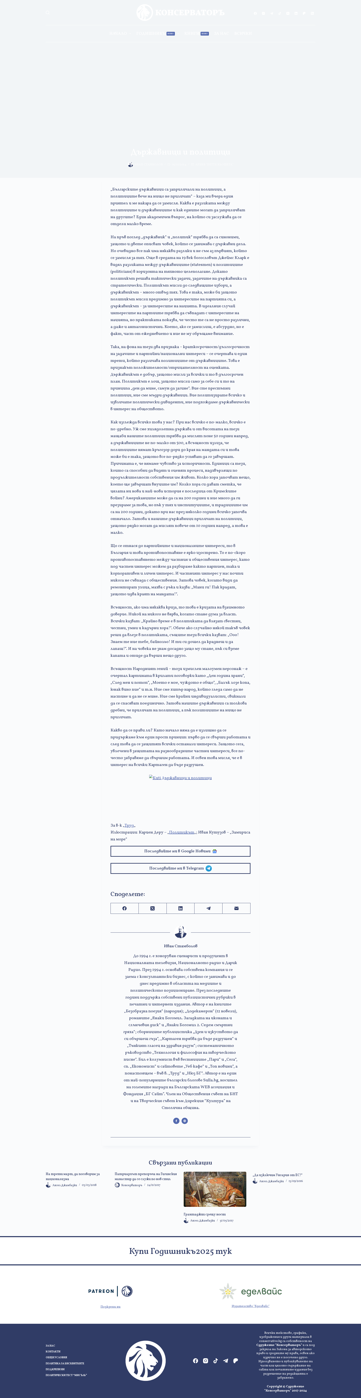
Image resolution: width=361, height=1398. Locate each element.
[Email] (236, 908)
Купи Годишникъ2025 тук (180, 1252)
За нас (221, 34)
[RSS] (312, 13)
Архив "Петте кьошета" (214, 165)
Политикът (181, 832)
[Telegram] (271, 13)
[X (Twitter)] (287, 13)
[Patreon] (304, 13)
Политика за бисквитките (65, 1363)
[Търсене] (48, 12)
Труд (129, 825)
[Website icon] (185, 1121)
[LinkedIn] (296, 13)
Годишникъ (155, 34)
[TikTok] (279, 13)
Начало (118, 34)
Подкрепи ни (110, 1307)
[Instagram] (263, 13)
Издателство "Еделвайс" (250, 1306)
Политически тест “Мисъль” (66, 1375)
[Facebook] (255, 13)
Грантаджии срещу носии (205, 1214)
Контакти (53, 1351)
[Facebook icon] (176, 1121)
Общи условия (56, 1357)
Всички (243, 34)
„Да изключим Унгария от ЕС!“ (278, 1175)
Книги (196, 34)
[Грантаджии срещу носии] (215, 1189)
